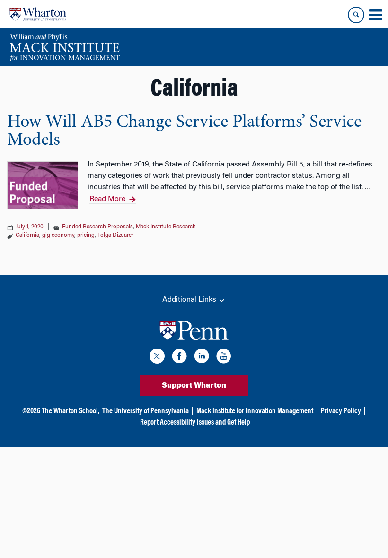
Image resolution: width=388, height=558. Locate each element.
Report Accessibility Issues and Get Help (195, 423)
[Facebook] (179, 358)
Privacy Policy (341, 411)
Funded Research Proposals (97, 227)
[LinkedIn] (201, 358)
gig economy (58, 235)
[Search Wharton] (356, 15)
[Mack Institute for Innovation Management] (64, 47)
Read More (107, 199)
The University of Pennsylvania (145, 411)
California (27, 235)
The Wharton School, (70, 411)
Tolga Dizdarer (115, 235)
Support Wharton (194, 386)
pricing (86, 235)
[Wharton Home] (37, 14)
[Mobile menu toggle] (375, 15)
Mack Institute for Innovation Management (254, 411)
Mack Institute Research (166, 227)
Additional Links (190, 300)
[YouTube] (223, 358)
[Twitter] (157, 358)
